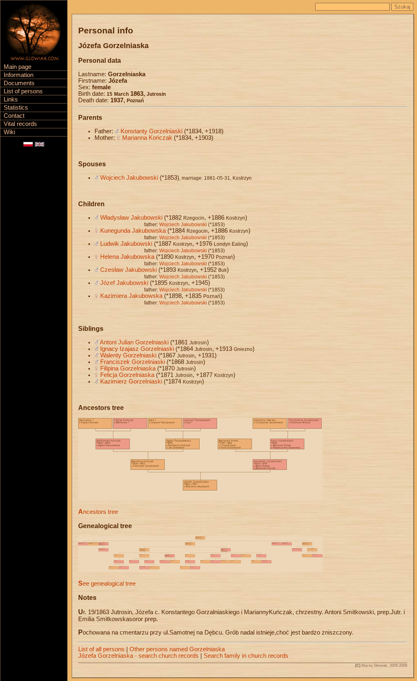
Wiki (9, 132)
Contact (14, 115)
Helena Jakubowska (127, 256)
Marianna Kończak (147, 137)
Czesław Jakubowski (128, 270)
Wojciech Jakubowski (129, 177)
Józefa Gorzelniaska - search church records (138, 655)
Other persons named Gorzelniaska (177, 649)
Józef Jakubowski (124, 283)
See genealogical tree (107, 583)
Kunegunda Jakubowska (133, 230)
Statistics (16, 107)
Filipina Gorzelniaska (128, 368)
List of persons (23, 91)
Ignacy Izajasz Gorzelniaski (137, 349)
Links (11, 99)
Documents (19, 83)
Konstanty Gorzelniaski (151, 131)
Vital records (20, 124)
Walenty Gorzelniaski (128, 355)
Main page (17, 67)
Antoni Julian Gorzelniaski (134, 342)
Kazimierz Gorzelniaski (131, 381)
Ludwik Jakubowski (126, 243)
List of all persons (101, 649)
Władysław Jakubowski (131, 217)
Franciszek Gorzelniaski (132, 362)
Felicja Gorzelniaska (127, 375)
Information (18, 75)
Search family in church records (246, 655)
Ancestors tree (98, 512)
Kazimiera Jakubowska (131, 296)
